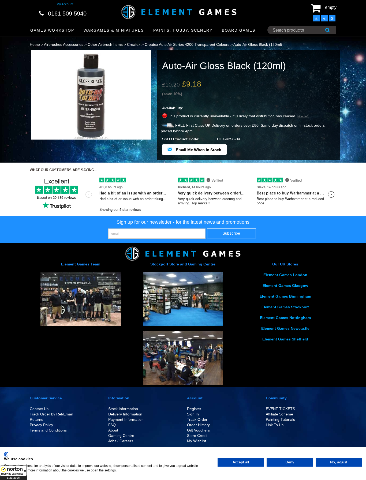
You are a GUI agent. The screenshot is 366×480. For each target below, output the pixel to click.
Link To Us (274, 425)
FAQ (112, 425)
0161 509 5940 (67, 13)
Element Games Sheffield (285, 339)
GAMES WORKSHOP (52, 30)
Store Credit (197, 435)
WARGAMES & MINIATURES (114, 30)
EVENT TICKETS (280, 409)
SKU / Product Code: (181, 139)
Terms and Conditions (48, 430)
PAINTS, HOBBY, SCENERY (182, 30)
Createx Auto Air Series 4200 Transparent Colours (187, 44)
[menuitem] (52, 30)
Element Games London (285, 275)
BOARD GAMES (238, 30)
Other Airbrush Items (105, 44)
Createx (133, 44)
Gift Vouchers (198, 430)
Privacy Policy (41, 425)
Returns (36, 419)
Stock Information (123, 409)
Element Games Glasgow (285, 285)
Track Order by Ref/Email (51, 414)
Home (35, 44)
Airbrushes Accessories (63, 44)
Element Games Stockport (285, 307)
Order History (198, 425)
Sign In (193, 414)
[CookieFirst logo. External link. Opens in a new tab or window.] (6, 454)
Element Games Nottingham (285, 318)
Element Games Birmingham (285, 296)
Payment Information (126, 419)
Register (194, 409)
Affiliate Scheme (279, 414)
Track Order (197, 419)
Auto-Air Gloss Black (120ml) (257, 44)
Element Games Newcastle (285, 328)
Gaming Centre (121, 435)
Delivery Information (125, 414)
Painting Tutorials (280, 419)
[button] (13, 473)
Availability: (173, 108)
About (113, 430)
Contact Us (39, 409)
